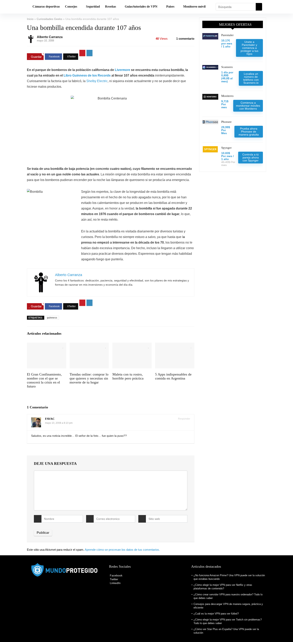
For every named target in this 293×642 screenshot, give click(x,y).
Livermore (122, 70)
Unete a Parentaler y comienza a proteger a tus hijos (249, 47)
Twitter (113, 579)
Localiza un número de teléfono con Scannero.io (251, 78)
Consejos (71, 6)
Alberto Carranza (50, 37)
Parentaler (227, 35)
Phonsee (226, 121)
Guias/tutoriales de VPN (141, 6)
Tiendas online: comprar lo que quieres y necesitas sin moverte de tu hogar (89, 378)
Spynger (226, 147)
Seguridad (93, 6)
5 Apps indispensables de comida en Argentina (173, 376)
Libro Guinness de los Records (87, 75)
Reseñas (110, 6)
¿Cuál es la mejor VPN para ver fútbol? (216, 613)
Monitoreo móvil (194, 6)
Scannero (227, 67)
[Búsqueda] (259, 7)
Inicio (30, 19)
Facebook (115, 575)
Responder (183, 418)
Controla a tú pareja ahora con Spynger (250, 157)
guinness (52, 317)
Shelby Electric (97, 81)
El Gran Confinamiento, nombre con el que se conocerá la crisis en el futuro (44, 380)
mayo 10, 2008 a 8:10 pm (59, 423)
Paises (170, 6)
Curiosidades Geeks (49, 19)
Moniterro (227, 95)
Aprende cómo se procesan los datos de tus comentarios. (122, 549)
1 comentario (185, 38)
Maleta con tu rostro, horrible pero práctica (128, 376)
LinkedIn (115, 583)
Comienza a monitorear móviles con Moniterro (248, 105)
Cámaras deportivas (46, 6)
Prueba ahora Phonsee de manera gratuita (249, 131)
